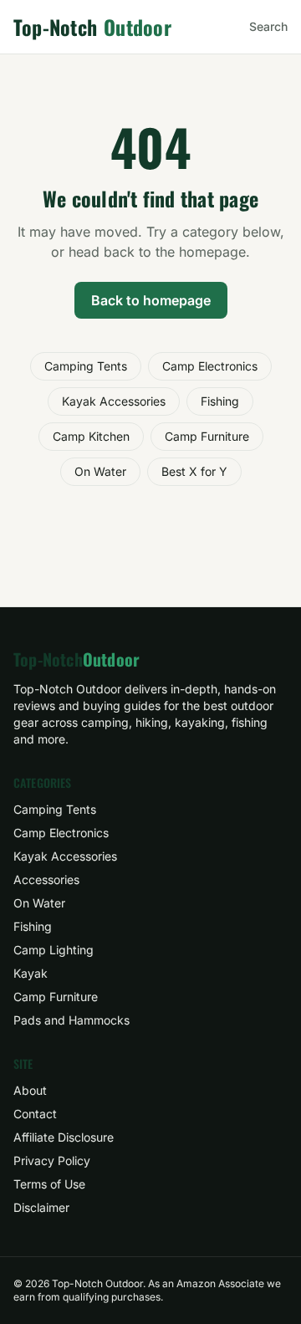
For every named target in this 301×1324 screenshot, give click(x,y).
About (30, 1090)
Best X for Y (194, 471)
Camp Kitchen (91, 436)
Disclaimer (41, 1207)
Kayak (30, 973)
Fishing (220, 401)
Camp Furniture (207, 436)
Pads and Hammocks (71, 1020)
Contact (35, 1114)
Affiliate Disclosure (63, 1137)
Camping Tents (85, 366)
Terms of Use (49, 1184)
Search (268, 26)
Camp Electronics (210, 366)
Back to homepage (151, 300)
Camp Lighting (53, 950)
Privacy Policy (51, 1160)
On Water (100, 471)
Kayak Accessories (114, 401)
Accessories (46, 879)
